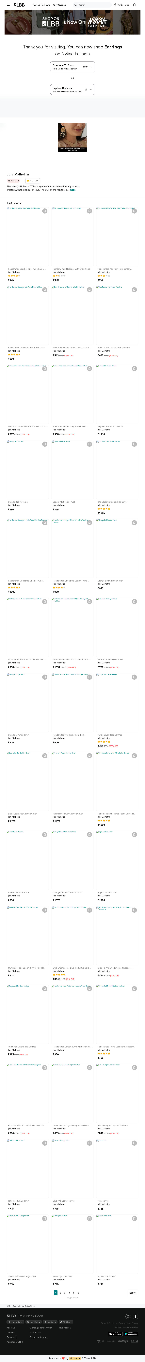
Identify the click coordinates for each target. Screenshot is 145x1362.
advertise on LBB (15, 1342)
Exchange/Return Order (41, 1327)
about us (11, 1327)
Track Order (35, 1332)
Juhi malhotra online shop (24, 1306)
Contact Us (12, 1337)
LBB (8, 1306)
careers (10, 1332)
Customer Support (38, 1337)
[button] (122, 5)
